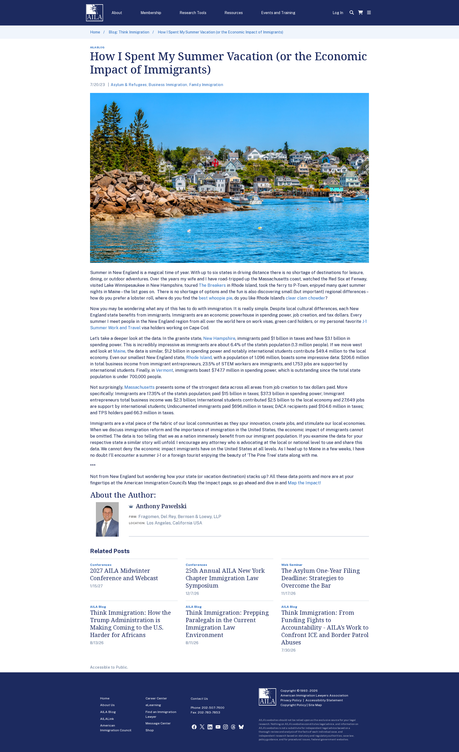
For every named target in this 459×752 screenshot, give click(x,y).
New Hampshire (219, 338)
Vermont (164, 370)
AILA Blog (108, 712)
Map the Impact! (304, 482)
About (117, 13)
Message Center (158, 723)
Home (95, 32)
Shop (150, 730)
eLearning (153, 705)
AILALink (107, 719)
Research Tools (193, 13)
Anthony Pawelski (161, 506)
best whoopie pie (215, 298)
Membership (151, 13)
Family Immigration (206, 85)
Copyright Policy (293, 705)
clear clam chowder (305, 298)
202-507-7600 (213, 708)
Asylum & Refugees (129, 85)
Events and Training (278, 13)
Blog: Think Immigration (129, 32)
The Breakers (212, 285)
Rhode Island (199, 357)
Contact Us (199, 698)
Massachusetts (139, 387)
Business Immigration (167, 85)
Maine (119, 351)
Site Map (315, 705)
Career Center (156, 698)
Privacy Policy (290, 700)
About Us (107, 705)
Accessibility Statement (324, 700)
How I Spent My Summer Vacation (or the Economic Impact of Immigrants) (220, 32)
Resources (233, 13)
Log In (338, 13)
